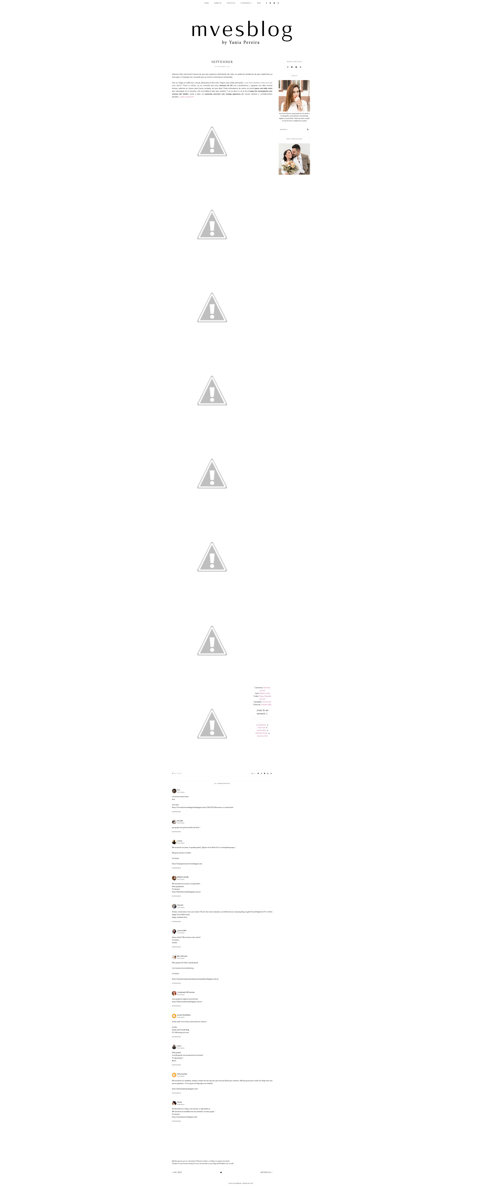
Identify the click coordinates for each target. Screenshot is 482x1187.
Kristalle (180, 821)
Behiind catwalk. (183, 877)
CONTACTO (231, 3)
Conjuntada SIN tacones (186, 992)
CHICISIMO (261, 730)
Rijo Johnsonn (182, 956)
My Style (178, 773)
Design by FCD (248, 1183)
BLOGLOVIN (262, 736)
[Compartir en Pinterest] (264, 773)
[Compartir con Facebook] (261, 773)
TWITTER (261, 728)
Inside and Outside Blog (180, 1029)
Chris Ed (180, 905)
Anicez (179, 1102)
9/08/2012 (181, 1104)
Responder (176, 811)
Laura (179, 1046)
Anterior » (266, 1172)
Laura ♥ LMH (181, 931)
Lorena (179, 841)
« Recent (177, 1172)
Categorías (245, 3)
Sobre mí (217, 3)
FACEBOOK (261, 725)
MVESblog (238, 1183)
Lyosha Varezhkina (184, 1015)
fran (178, 790)
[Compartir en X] (258, 773)
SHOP (259, 3)
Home (206, 3)
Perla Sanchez (182, 1074)
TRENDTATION (261, 733)
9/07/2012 (181, 792)
